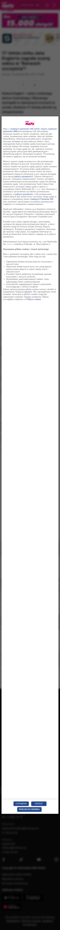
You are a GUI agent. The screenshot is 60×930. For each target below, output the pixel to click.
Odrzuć (39, 804)
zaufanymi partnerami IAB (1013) (24, 129)
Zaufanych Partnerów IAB (41, 199)
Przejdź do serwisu (29, 809)
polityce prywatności (23, 177)
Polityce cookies (33, 299)
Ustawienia (21, 804)
